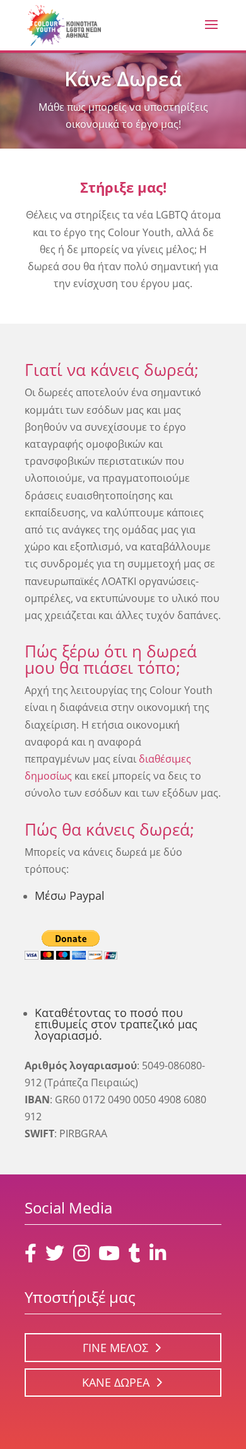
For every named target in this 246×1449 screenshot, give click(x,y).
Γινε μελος (115, 1347)
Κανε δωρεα (115, 1382)
